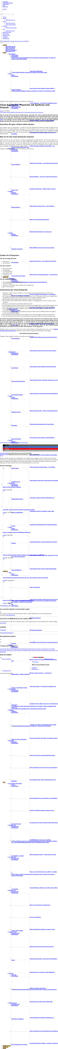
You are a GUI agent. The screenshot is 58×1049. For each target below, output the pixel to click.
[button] (5, 445)
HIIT (15, 650)
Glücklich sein (10, 650)
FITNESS (5, 26)
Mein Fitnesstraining (11, 28)
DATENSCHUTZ (7, 671)
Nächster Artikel (4, 454)
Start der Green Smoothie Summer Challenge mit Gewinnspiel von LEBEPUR (23, 555)
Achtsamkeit (3, 649)
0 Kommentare (39, 112)
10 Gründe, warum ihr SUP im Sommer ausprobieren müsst (18, 509)
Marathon (19, 650)
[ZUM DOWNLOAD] (0, 612)
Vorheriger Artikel (4, 453)
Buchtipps (15, 649)
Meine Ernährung (10, 23)
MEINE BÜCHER (7, 32)
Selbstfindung (45, 650)
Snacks (30, 112)
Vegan (33, 112)
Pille (32, 650)
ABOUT (5, 18)
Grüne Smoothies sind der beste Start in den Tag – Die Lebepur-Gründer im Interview (25, 577)
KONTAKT (5, 1)
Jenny (1, 111)
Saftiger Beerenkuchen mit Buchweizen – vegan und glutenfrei (23, 454)
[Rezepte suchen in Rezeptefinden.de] (6, 659)
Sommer (22, 442)
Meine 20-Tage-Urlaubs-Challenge (12, 487)
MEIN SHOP (6, 34)
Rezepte (14, 442)
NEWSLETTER (6, 35)
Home (4, 17)
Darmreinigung (29, 649)
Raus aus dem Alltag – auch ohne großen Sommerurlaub (18, 600)
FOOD (4, 21)
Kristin (4, 489)
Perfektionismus (26, 650)
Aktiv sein (9, 649)
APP (4, 5)
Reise (35, 650)
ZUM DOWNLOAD (10, 615)
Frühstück (17, 112)
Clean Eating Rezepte (5, 112)
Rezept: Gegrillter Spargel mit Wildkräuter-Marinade (16, 532)
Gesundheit (51, 649)
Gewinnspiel (3, 650)
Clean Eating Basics (11, 24)
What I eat (55, 650)
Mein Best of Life (10, 31)
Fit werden (45, 649)
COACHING (6, 4)
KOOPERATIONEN (8, 3)
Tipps (50, 650)
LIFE (4, 29)
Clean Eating (3, 442)
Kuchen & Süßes (24, 112)
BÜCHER (5, 6)
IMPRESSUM (6, 38)
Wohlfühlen (3, 652)
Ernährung (39, 649)
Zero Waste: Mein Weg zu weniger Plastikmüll (20, 453)
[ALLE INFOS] (32, 618)
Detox (34, 649)
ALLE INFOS (3, 623)
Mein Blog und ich (10, 20)
